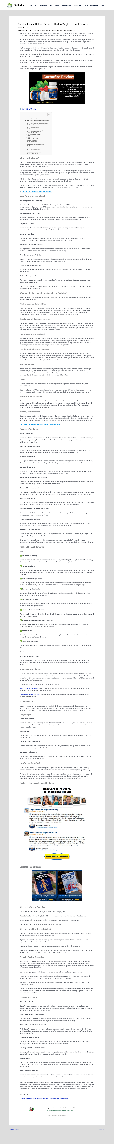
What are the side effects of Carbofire (37, 150)
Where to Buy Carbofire (34, 138)
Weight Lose (43, 5)
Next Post (101, 1129)
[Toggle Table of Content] (48, 114)
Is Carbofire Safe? (34, 140)
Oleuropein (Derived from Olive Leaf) (37, 130)
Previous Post (14, 1129)
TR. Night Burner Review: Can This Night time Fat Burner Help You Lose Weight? (44, 1098)
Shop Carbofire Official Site (29, 688)
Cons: (30, 137)
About (102, 5)
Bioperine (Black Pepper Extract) (36, 131)
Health (31, 30)
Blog (35, 5)
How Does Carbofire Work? (31, 119)
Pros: (30, 135)
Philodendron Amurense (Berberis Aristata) (38, 122)
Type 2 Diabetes (54, 5)
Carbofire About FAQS (34, 153)
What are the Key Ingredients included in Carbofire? (38, 120)
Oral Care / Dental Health (91, 5)
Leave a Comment (23, 30)
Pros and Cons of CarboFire (34, 134)
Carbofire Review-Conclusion (36, 152)
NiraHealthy (19, 5)
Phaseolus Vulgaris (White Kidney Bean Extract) (39, 126)
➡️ (28, 109)
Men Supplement (66, 5)
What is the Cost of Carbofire (36, 149)
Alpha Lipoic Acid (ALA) (35, 127)
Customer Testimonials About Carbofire (37, 144)
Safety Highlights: (34, 141)
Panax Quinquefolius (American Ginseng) (38, 124)
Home (30, 5)
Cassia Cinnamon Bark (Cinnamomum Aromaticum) (39, 123)
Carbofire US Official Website (29, 695)
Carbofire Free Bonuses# (35, 146)
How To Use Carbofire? (34, 142)
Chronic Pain (77, 5)
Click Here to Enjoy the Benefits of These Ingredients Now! (40, 424)
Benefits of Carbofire (33, 132)
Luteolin (32, 128)
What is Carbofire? (27, 117)
